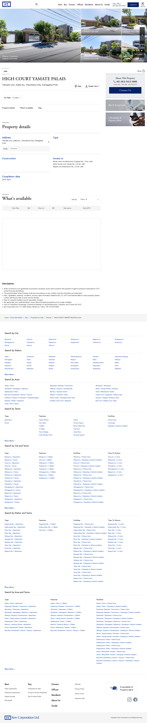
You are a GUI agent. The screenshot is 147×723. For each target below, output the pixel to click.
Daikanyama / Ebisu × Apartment (16, 621)
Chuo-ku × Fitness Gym (82, 463)
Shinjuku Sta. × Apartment (13, 542)
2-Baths (41, 426)
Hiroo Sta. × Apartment (12, 530)
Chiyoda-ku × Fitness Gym (83, 481)
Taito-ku (51, 345)
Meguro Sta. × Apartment (13, 551)
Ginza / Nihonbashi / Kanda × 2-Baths (63, 627)
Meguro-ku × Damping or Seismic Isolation (88, 496)
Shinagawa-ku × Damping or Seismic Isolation (89, 490)
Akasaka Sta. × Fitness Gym (83, 554)
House (7, 423)
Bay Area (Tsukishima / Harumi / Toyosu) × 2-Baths (68, 630)
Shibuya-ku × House (11, 472)
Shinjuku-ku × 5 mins (115, 463)
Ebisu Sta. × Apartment (12, 533)
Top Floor (77, 429)
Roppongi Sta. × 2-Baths (47, 524)
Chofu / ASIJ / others (12, 404)
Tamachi (95, 356)
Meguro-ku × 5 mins (115, 472)
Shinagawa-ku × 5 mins (116, 469)
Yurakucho (30, 356)
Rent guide (8, 700)
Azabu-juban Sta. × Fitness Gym (85, 530)
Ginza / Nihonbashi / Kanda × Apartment (18, 627)
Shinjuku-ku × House (12, 478)
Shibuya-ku (52, 339)
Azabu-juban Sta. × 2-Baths (48, 527)
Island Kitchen (44, 420)
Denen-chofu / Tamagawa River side (62, 398)
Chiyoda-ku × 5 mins (115, 466)
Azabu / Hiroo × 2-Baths (59, 603)
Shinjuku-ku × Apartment (13, 475)
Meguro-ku (96, 339)
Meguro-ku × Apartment (13, 493)
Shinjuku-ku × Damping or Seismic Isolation (88, 478)
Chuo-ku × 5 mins (114, 457)
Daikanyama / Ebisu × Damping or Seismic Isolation (114, 642)
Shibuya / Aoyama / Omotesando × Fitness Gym (112, 627)
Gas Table (42, 423)
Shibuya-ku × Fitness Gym (82, 469)
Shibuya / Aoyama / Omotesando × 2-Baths (65, 615)
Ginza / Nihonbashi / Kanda (105, 392)
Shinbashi (52, 356)
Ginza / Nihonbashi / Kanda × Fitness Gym (110, 651)
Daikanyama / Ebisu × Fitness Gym (108, 639)
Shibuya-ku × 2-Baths (46, 463)
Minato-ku (8, 339)
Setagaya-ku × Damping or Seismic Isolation (89, 502)
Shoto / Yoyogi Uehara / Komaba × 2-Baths (65, 618)
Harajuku (8, 362)
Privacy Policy (79, 689)
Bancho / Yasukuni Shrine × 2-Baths (63, 624)
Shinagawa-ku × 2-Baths (47, 472)
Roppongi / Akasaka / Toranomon (61, 385)
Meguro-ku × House (11, 496)
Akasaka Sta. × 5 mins (115, 539)
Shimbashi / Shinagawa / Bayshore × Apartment (21, 612)
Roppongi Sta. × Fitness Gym (84, 524)
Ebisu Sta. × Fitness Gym (82, 542)
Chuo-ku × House (11, 466)
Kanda (51, 368)
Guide (54, 705)
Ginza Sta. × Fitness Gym (82, 572)
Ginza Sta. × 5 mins (114, 548)
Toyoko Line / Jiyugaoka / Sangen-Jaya (109, 395)
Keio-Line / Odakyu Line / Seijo (106, 401)
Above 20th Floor (79, 426)
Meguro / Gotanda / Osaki (59, 395)
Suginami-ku (75, 342)
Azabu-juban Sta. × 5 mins (117, 527)
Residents (56, 695)
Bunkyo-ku (118, 342)
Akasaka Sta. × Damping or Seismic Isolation (89, 557)
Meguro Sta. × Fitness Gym (83, 578)
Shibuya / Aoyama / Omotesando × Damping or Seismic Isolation (118, 630)
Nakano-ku (52, 342)
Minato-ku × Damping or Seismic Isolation (88, 460)
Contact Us (133, 5)
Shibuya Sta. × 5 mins (115, 536)
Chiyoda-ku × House (12, 484)
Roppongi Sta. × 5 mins (116, 524)
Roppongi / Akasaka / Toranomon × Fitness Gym (112, 609)
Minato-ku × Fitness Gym (82, 457)
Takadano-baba (98, 362)
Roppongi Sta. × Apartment (14, 524)
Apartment (8, 420)
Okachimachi (9, 368)
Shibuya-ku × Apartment (13, 469)
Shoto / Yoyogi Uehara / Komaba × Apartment (20, 618)
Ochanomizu (75, 368)
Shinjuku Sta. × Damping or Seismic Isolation (89, 563)
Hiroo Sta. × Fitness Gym (82, 536)
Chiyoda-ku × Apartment (13, 481)
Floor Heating (43, 432)
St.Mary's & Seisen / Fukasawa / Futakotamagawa (22, 398)
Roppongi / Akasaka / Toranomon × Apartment (20, 606)
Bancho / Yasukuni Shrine (58, 392)
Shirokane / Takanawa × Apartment (16, 609)
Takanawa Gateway (121, 356)
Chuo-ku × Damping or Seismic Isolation (87, 466)
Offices (54, 689)
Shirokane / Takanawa (103, 385)
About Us (55, 700)
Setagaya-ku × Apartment (13, 499)
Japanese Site (80, 698)
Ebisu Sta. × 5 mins (114, 533)
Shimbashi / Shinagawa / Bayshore (16, 388)
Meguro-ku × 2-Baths (46, 475)
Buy (30, 684)
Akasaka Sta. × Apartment (13, 539)
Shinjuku (52, 362)
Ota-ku (7, 345)
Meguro (73, 359)
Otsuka (29, 365)
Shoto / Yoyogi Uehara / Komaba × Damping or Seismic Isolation (118, 636)
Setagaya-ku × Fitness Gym (83, 499)
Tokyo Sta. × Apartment (12, 545)
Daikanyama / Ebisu (11, 392)
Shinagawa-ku (9, 342)
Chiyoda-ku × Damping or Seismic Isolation (88, 484)
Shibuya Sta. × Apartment (13, 536)
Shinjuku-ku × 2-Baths (46, 466)
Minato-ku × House (11, 460)
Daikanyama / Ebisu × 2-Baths (61, 621)
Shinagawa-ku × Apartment (14, 487)
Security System (79, 435)
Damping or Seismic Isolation (118, 426)
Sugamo (51, 365)
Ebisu (95, 359)
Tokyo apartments (11, 689)
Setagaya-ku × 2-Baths (47, 478)
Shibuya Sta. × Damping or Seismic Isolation (89, 551)
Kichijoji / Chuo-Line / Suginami (60, 401)
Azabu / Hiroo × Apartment (14, 603)
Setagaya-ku (119, 339)
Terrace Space (78, 423)
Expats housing (10, 696)
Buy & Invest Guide (34, 696)
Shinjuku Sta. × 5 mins (115, 542)
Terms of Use (79, 693)
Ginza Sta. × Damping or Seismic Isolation (88, 575)
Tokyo (7, 356)
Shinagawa (8, 359)
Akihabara (30, 368)
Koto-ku (29, 345)
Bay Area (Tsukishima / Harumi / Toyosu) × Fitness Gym (115, 657)
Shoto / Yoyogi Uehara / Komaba (107, 388)
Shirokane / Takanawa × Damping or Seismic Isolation (114, 618)
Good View (77, 432)
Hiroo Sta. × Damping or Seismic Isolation (88, 539)
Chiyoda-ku (30, 342)
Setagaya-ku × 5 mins (115, 475)
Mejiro (117, 362)
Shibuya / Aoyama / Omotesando (61, 388)
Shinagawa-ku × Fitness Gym (84, 487)
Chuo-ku (29, 339)
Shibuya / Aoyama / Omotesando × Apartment (20, 615)
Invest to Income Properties (37, 692)
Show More (9, 374)
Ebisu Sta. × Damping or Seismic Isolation (88, 545)
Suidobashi (96, 368)
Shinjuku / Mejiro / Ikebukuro (14, 401)
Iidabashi (118, 368)
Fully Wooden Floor (45, 435)
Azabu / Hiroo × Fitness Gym (106, 603)
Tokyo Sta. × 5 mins (114, 545)
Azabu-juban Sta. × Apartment (15, 527)
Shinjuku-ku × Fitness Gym (83, 475)
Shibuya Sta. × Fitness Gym (83, 548)
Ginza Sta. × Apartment (12, 548)
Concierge (111, 423)
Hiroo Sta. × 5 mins (114, 530)
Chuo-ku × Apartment (12, 463)
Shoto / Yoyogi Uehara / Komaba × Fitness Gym (112, 633)
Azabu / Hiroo (9, 385)
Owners (55, 684)
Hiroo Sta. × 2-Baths (46, 530)
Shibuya (117, 359)
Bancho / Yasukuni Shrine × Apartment (18, 624)
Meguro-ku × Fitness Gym (82, 493)
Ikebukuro (8, 365)
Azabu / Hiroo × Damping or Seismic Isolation (111, 606)
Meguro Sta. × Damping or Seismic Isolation (88, 581)
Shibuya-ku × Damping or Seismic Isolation (88, 472)
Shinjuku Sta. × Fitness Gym (83, 560)
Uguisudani (96, 365)
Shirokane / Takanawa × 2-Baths (62, 609)
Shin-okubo (74, 362)
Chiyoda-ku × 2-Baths (46, 469)
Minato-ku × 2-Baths (46, 457)
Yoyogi (29, 362)
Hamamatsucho (76, 356)
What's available (26, 108)
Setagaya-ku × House (12, 502)
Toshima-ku (97, 342)
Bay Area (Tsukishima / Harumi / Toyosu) (18, 395)
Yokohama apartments (12, 692)
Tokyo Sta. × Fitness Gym (82, 566)
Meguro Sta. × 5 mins (115, 551)
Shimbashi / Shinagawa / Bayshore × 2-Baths (66, 612)
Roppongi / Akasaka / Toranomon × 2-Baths (65, 606)
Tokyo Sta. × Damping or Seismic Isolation (88, 569)
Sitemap (77, 684)
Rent (7, 684)
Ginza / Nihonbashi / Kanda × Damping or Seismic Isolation (116, 654)
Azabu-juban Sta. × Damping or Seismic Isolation (90, 533)
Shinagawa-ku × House (12, 490)
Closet (76, 420)
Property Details (8, 108)
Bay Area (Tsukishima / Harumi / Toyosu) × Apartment (23, 630)
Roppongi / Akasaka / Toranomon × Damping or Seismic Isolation (118, 612)
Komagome (75, 365)
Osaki (29, 359)
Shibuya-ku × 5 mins (115, 460)
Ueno (116, 365)
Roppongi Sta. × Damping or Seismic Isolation (89, 527)
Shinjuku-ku (75, 339)
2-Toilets (42, 429)
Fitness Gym (112, 420)
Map (40, 108)
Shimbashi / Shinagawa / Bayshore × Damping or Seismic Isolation (119, 624)
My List (143, 6)
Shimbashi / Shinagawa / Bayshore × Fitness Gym (113, 621)
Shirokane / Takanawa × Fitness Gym (109, 615)
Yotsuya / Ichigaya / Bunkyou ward (107, 398)
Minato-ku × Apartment (12, 457)
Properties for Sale (34, 689)
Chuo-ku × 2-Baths (45, 460)
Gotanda (52, 359)
